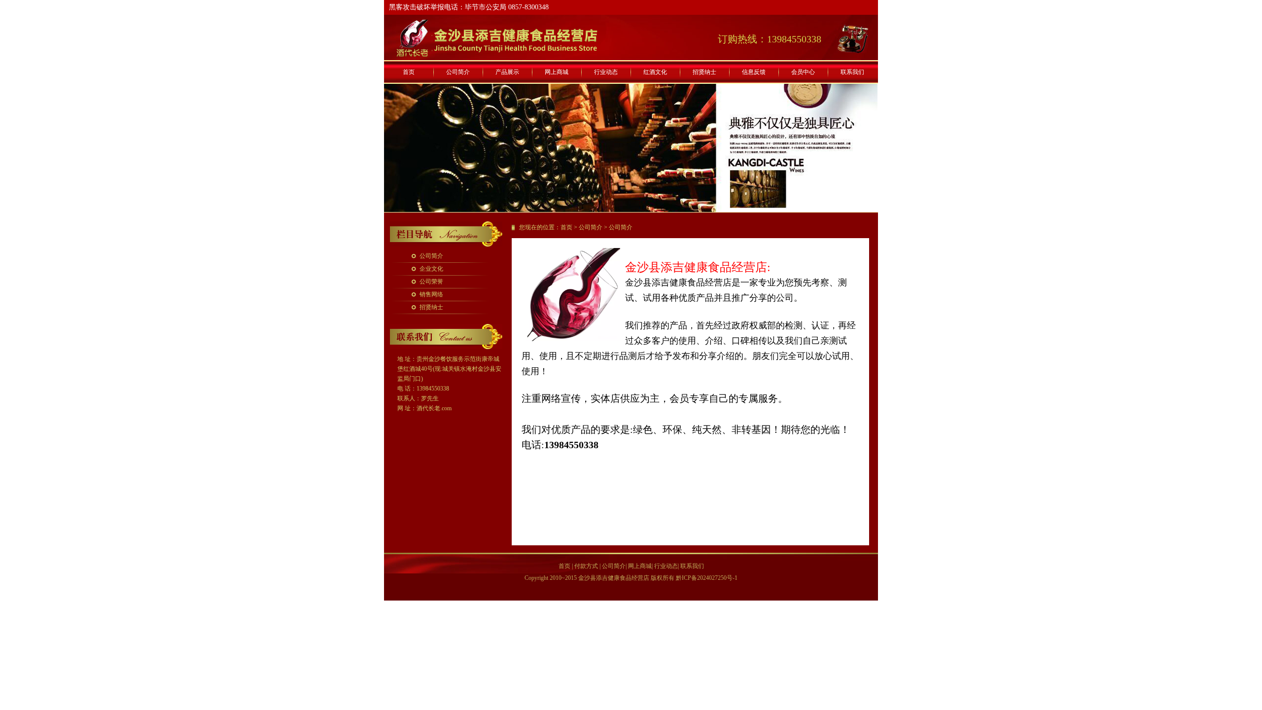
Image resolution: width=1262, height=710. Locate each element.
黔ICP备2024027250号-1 (706, 577)
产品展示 (507, 72)
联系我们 (852, 72)
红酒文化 (655, 72)
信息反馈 (754, 72)
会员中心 (803, 72)
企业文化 (431, 268)
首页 (409, 72)
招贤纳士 (704, 72)
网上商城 (556, 72)
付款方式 (586, 566)
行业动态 (606, 72)
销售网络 (431, 294)
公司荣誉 (431, 281)
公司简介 (458, 72)
